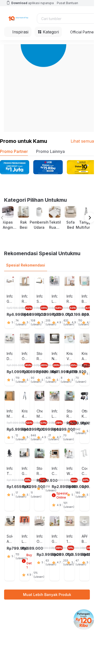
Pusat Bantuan (67, 3)
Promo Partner (14, 151)
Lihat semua (82, 141)
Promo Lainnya (50, 151)
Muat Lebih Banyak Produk (47, 594)
